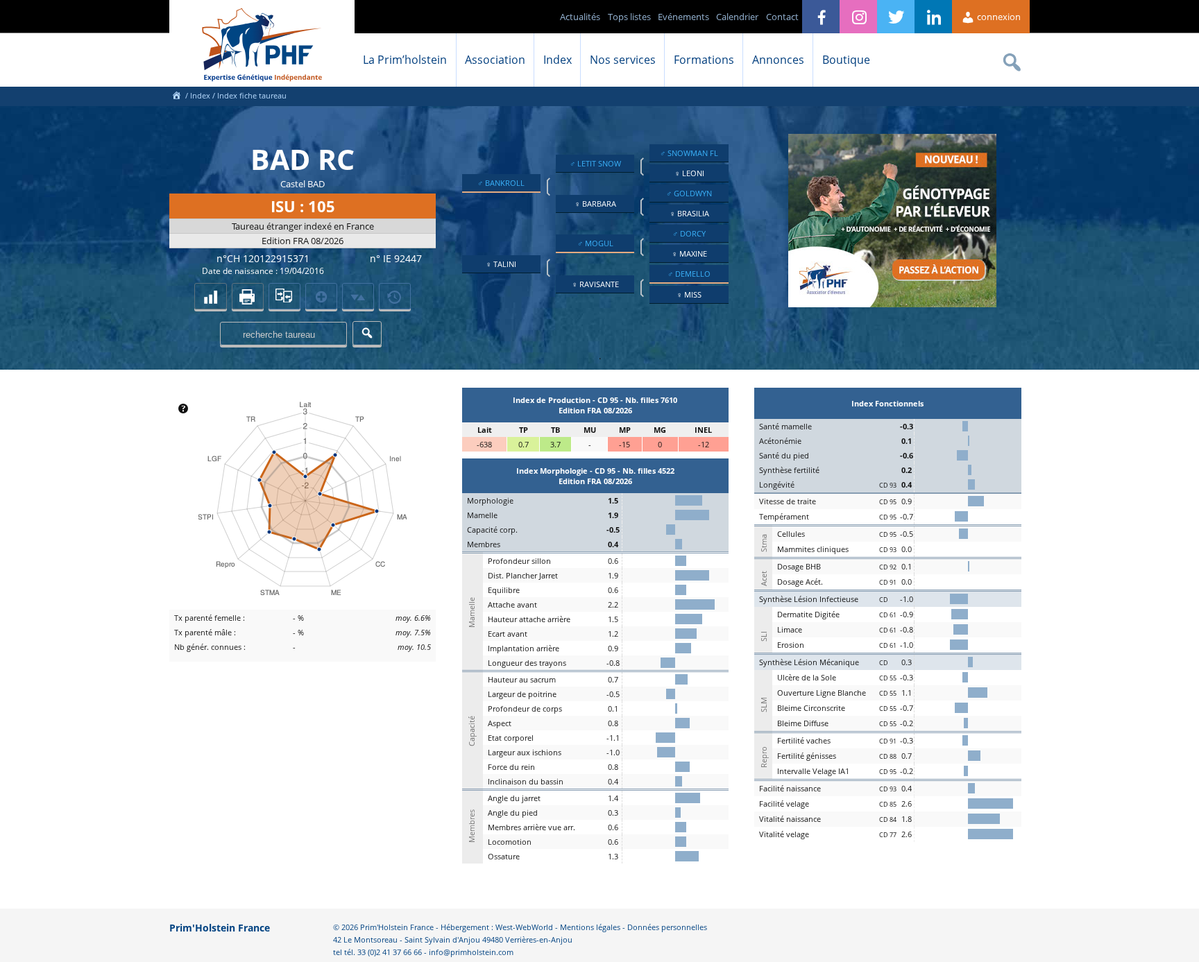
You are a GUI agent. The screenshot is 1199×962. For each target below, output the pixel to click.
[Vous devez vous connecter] (395, 296)
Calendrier (737, 16)
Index (557, 59)
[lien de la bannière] (892, 304)
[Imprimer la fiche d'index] (248, 296)
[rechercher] (367, 333)
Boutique (846, 59)
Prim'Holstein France (219, 927)
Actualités (580, 16)
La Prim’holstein (405, 59)
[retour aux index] (210, 296)
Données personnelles (667, 927)
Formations (704, 59)
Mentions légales (590, 927)
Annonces (778, 59)
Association (495, 59)
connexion (998, 16)
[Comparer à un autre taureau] (284, 296)
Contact (782, 16)
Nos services (623, 59)
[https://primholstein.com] (176, 95)
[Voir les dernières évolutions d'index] (358, 296)
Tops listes (629, 16)
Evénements (683, 16)
